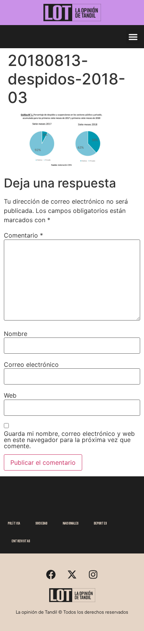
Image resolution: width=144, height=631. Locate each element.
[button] (133, 36)
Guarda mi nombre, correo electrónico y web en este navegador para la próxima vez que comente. (69, 439)
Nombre (15, 334)
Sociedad (41, 523)
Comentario (23, 235)
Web (10, 395)
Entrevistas (21, 540)
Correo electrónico (31, 364)
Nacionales (70, 523)
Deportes (100, 523)
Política (14, 523)
